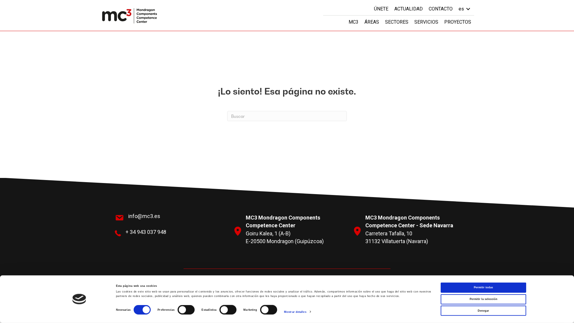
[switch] (186, 310)
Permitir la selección (483, 299)
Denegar (483, 310)
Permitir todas (483, 287)
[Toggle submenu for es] (468, 8)
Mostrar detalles (295, 311)
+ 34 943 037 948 (146, 232)
